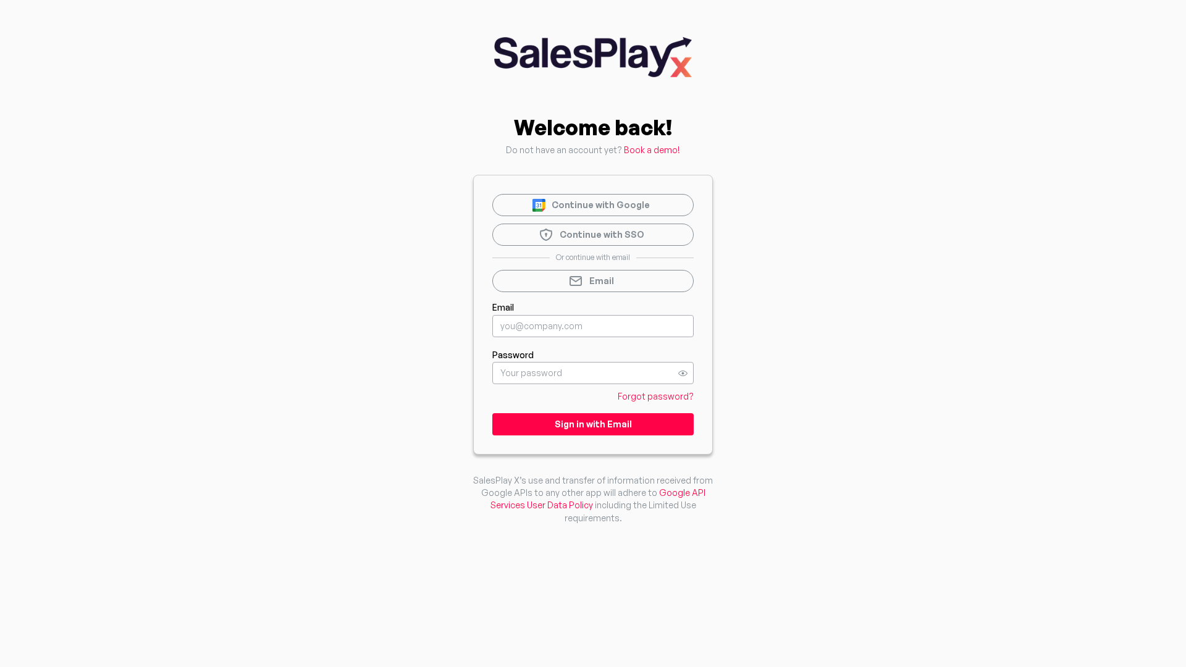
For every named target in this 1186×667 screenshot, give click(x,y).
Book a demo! (652, 150)
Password (513, 355)
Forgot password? (656, 396)
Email (503, 307)
